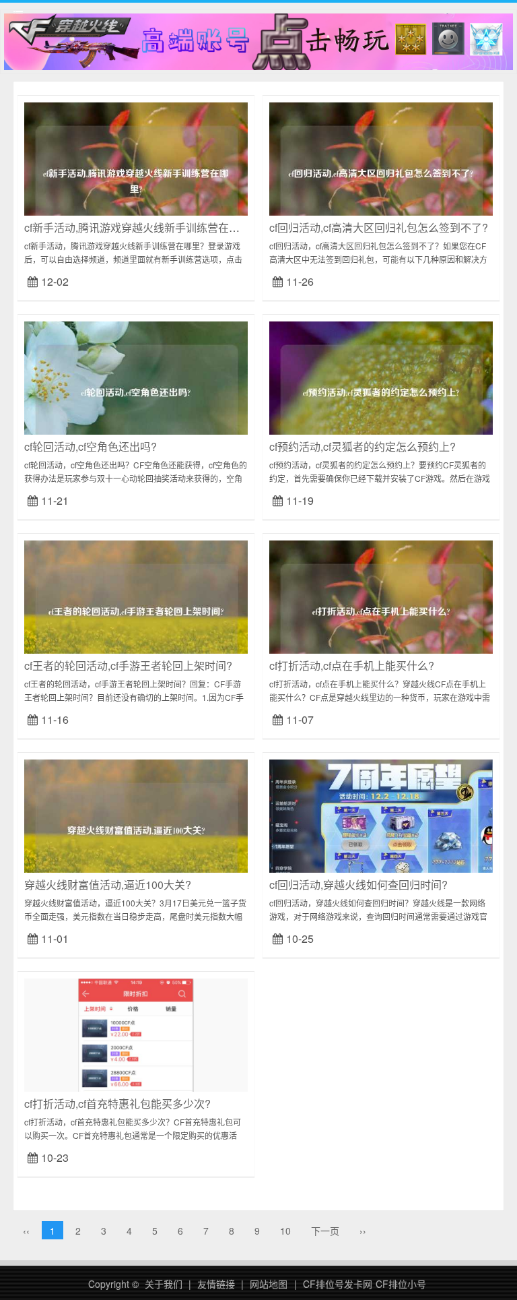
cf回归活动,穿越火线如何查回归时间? (358, 884)
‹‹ (26, 1230)
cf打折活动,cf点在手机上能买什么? (351, 665)
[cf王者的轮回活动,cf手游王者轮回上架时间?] (136, 613)
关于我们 (163, 1284)
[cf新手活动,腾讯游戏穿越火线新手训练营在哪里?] (136, 175)
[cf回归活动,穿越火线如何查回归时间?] (381, 831)
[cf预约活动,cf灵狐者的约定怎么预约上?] (381, 394)
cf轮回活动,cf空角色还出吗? (90, 446)
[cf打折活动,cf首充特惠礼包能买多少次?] (136, 1050)
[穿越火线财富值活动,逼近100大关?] (136, 832)
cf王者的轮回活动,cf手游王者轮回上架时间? (128, 665)
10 (285, 1230)
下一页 (325, 1230)
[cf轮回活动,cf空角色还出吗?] (136, 394)
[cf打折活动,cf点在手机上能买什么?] (381, 613)
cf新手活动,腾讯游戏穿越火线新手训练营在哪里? (140, 227)
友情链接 (216, 1284)
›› (362, 1230)
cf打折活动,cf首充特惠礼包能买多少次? (117, 1103)
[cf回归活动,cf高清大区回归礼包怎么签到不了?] (381, 175)
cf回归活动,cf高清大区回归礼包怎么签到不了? (378, 227)
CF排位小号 (401, 1284)
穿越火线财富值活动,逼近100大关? (107, 884)
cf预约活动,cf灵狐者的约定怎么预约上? (362, 446)
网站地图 (268, 1284)
